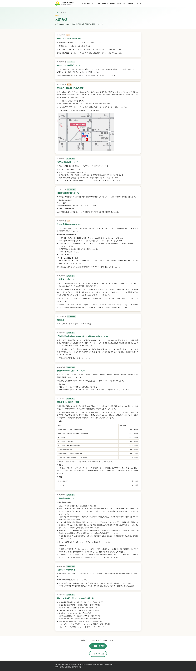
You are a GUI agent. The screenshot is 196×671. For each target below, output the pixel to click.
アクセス (138, 3)
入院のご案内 (85, 3)
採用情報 (131, 3)
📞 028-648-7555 (98, 646)
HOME (57, 12)
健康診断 (105, 3)
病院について (121, 3)
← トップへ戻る (98, 654)
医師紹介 (113, 3)
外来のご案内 (96, 3)
